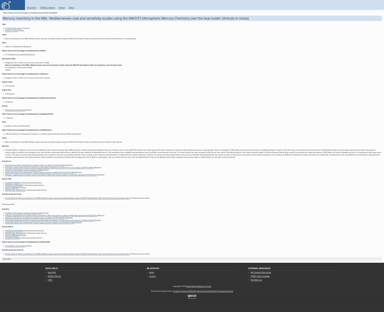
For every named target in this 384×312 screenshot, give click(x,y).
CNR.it (71, 7)
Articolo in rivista (11, 31)
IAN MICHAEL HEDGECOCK (15, 190)
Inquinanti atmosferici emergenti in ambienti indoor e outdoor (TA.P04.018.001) (35, 165)
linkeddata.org (256, 280)
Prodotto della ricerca (13, 28)
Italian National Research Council (198, 286)
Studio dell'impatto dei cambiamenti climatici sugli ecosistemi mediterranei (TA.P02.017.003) (40, 172)
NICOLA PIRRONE (11, 188)
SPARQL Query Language (260, 276)
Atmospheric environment (15, 110)
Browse (62, 7)
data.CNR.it (31, 7)
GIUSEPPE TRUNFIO (12, 183)
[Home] (12, 5)
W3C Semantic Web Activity (261, 272)
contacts (152, 276)
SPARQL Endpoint (47, 7)
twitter (151, 272)
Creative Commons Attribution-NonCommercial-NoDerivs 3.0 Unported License (203, 291)
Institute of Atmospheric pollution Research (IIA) (23, 170)
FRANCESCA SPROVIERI (13, 185)
